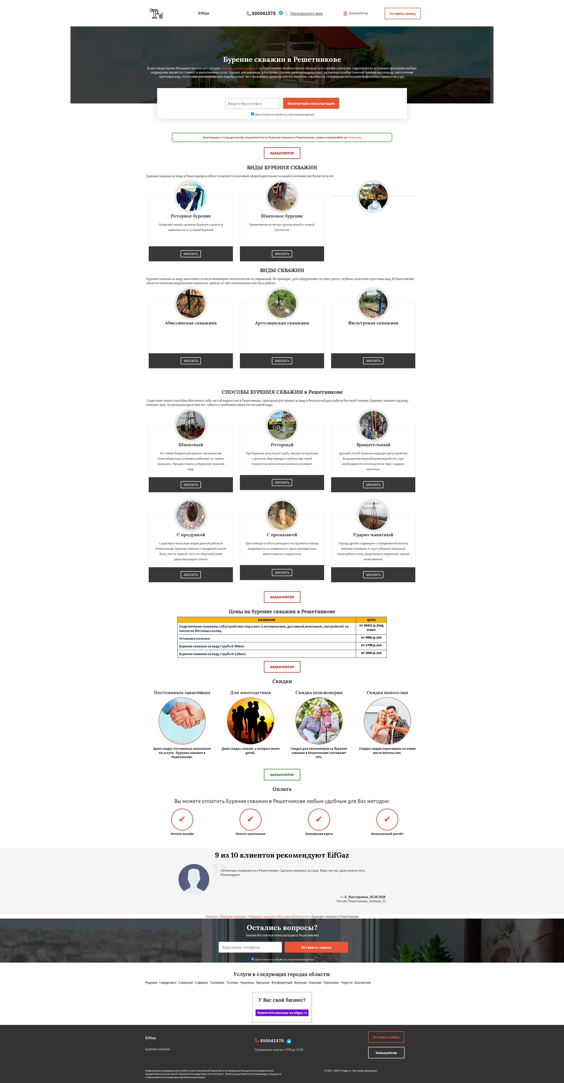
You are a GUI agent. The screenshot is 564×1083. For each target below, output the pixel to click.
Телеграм (354, 137)
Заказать (190, 254)
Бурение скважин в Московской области (279, 916)
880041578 (264, 13)
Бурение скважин (233, 916)
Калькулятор (358, 13)
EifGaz (150, 1037)
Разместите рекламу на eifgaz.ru (282, 1013)
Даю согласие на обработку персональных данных (284, 114)
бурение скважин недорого (240, 68)
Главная (211, 916)
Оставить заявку (403, 13)
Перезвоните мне (306, 13)
